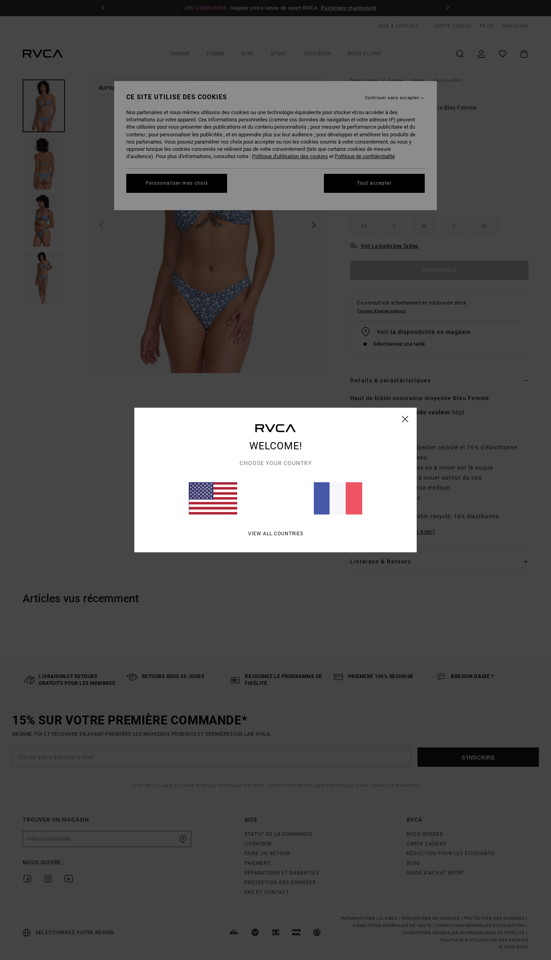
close (405, 419)
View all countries (275, 533)
